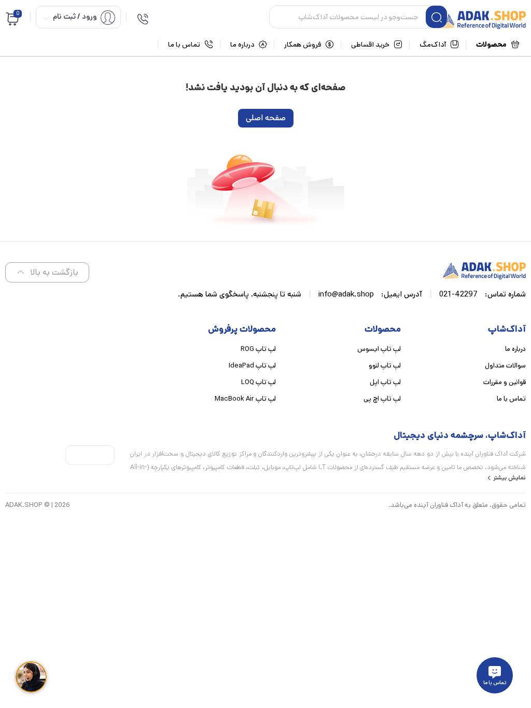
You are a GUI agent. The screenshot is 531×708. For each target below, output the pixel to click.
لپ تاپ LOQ (258, 382)
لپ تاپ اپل (385, 382)
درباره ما (515, 349)
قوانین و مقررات (504, 382)
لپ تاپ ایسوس (379, 349)
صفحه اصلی (266, 118)
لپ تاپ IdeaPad (252, 366)
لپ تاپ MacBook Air (245, 399)
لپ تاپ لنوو (385, 366)
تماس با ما (511, 399)
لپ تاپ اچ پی (382, 399)
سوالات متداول (505, 366)
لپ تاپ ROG (258, 349)
